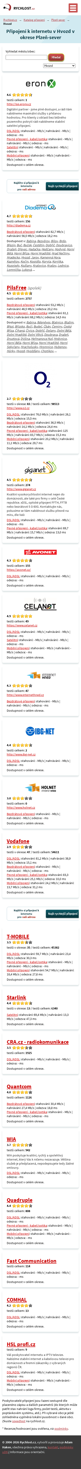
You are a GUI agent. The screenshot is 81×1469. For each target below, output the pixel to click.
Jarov (35, 257)
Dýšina (25, 339)
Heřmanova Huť (41, 339)
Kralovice (39, 265)
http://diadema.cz (19, 225)
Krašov (51, 265)
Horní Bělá (14, 343)
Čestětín (38, 245)
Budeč (38, 326)
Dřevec (22, 249)
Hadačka (34, 249)
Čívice (30, 330)
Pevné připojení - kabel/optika (27, 139)
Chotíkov (47, 351)
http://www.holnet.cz (21, 807)
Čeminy (57, 326)
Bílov (54, 241)
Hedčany (47, 249)
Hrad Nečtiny (60, 253)
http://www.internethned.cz (25, 695)
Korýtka (57, 261)
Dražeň (11, 249)
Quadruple (19, 1200)
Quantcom (19, 1086)
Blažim (68, 322)
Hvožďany (33, 351)
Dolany (51, 330)
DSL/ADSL (13, 131)
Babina (31, 241)
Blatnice (57, 322)
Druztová (13, 339)
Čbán (46, 326)
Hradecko (13, 257)
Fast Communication (31, 1261)
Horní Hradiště (40, 253)
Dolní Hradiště (16, 335)
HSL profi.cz (21, 1344)
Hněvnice (60, 339)
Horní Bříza (21, 253)
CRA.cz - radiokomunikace (38, 1042)
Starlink (16, 997)
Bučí (29, 326)
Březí (10, 326)
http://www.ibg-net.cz (21, 754)
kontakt (53, 1447)
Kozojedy (13, 265)
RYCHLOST (24, 8)
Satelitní (12, 147)
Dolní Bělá (64, 330)
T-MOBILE (18, 936)
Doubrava (50, 335)
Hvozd (25, 257)
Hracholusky (29, 347)
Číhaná (19, 330)
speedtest (18, 1421)
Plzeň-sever (58, 20)
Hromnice (46, 347)
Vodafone (18, 841)
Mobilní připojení (18, 155)
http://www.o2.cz (18, 408)
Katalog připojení (34, 20)
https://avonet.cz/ (19, 570)
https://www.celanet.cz (22, 625)
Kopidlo (35, 261)
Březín (11, 245)
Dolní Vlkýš (35, 335)
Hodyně (60, 249)
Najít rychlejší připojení (62, 186)
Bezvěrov (43, 241)
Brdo (62, 241)
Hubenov (60, 347)
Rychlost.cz (10, 20)
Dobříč (50, 245)
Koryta (46, 261)
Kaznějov (13, 261)
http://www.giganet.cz (21, 489)
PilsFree (16, 287)
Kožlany (26, 265)
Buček (27, 245)
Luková (27, 270)
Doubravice (64, 245)
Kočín (24, 261)
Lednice (63, 265)
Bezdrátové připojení (21, 232)
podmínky (61, 1429)
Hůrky (11, 351)
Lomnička (13, 270)
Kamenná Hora (50, 257)
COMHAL (17, 1299)
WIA (11, 1139)
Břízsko (20, 326)
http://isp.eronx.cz (19, 104)
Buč (19, 245)
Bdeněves (43, 322)
